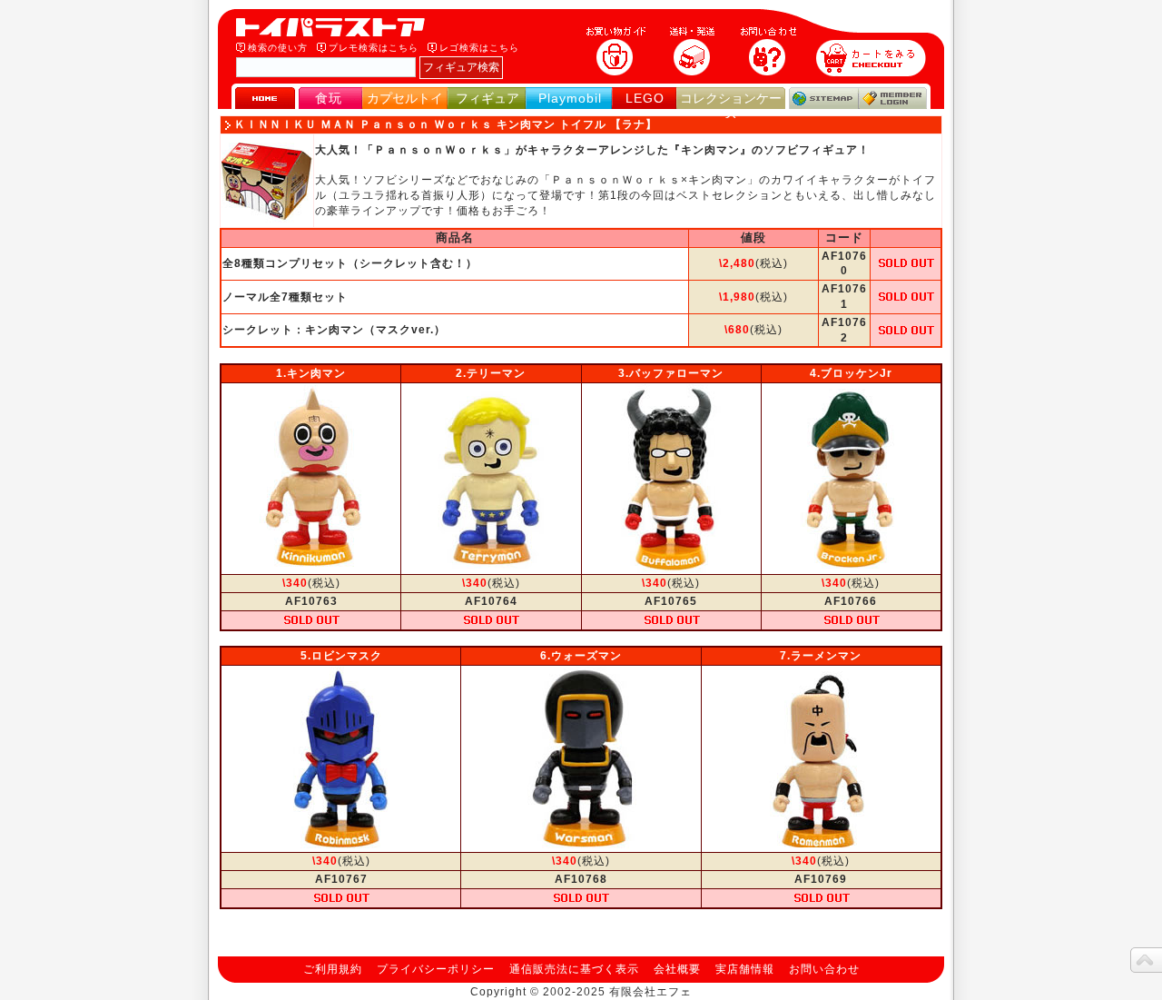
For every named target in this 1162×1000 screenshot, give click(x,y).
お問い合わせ (824, 969)
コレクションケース (731, 106)
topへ (1146, 960)
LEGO (645, 98)
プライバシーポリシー (436, 969)
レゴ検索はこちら (479, 48)
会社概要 (677, 969)
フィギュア (487, 98)
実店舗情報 (744, 969)
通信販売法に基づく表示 (574, 969)
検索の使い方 (278, 48)
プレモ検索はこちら (374, 48)
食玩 (328, 98)
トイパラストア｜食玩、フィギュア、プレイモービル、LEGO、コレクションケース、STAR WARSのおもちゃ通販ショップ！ (336, 27)
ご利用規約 (332, 969)
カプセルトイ (405, 98)
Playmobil (570, 98)
